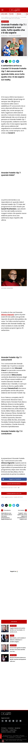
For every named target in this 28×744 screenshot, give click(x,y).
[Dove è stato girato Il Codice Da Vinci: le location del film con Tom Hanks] (5, 648)
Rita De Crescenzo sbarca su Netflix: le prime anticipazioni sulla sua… (18, 659)
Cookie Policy (12, 730)
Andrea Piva (4, 35)
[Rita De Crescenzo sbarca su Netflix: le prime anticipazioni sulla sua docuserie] (5, 658)
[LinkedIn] (17, 61)
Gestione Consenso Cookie (8, 732)
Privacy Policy (4, 730)
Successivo (21, 510)
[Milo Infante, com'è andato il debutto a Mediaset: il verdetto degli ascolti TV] (5, 638)
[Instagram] (9, 721)
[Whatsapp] (10, 61)
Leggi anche (14, 621)
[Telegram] (13, 61)
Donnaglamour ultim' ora (14, 493)
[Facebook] (2, 61)
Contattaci (11, 728)
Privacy (1, 736)
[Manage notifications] (3, 741)
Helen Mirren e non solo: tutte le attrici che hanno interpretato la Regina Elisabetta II (6, 516)
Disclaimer (17, 728)
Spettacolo (7, 17)
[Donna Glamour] (15, 10)
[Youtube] (20, 721)
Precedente (7, 510)
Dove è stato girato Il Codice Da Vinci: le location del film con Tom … (18, 649)
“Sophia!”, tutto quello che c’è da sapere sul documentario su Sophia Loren (22, 516)
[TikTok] (17, 721)
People (12, 635)
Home (2, 17)
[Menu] (2, 10)
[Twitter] (6, 61)
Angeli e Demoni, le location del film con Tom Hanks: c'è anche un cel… (17, 630)
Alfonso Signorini (7, 315)
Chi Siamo (3, 728)
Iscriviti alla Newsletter (14, 484)
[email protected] (4, 736)
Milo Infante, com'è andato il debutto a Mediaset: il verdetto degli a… (18, 639)
